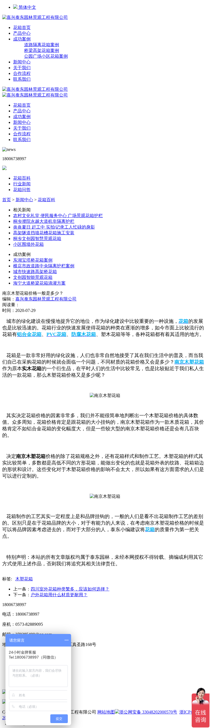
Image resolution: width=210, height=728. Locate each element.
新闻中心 (22, 62)
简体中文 (27, 7)
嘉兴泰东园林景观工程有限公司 (46, 299)
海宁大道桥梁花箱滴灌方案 (39, 283)
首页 (6, 199)
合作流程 (22, 73)
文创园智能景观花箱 (32, 277)
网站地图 (106, 712)
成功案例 (22, 39)
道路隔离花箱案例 (41, 44)
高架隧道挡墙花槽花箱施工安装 (43, 232)
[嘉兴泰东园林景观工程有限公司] (35, 17)
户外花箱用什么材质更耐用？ (59, 594)
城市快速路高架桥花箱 (35, 271)
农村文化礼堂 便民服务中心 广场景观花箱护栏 (58, 215)
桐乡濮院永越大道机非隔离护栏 (43, 221)
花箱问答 (22, 189)
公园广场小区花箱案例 (46, 56)
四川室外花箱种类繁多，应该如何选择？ (70, 589)
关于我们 (22, 67)
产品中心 (22, 33)
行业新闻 (22, 184)
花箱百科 (22, 178)
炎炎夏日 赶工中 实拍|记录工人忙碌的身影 (54, 227)
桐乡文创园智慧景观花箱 (37, 238)
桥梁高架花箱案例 (41, 50)
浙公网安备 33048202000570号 (148, 712)
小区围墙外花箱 (28, 244)
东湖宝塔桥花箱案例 (32, 260)
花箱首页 (22, 27)
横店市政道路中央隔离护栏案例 (43, 266)
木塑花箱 (24, 579)
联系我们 (22, 79)
